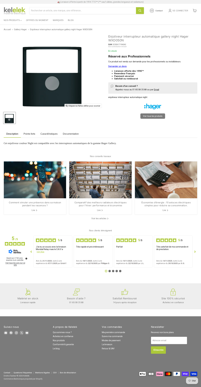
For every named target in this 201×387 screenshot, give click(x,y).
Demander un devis (117, 66)
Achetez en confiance (63, 336)
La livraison (107, 344)
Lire (34, 210)
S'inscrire (158, 349)
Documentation (71, 134)
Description (12, 134)
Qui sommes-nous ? (62, 332)
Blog (71, 20)
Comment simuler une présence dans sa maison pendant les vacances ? (35, 204)
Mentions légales (42, 373)
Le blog (56, 348)
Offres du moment (37, 20)
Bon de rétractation (68, 373)
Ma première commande (113, 332)
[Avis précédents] (31, 252)
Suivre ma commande (112, 336)
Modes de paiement (111, 340)
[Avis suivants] (195, 252)
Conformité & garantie (63, 344)
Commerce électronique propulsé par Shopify (23, 379)
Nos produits (12, 20)
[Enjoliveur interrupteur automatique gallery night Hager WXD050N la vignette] (9, 118)
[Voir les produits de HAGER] (153, 110)
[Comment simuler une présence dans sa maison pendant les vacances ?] (35, 179)
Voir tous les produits (152, 116)
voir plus (40, 252)
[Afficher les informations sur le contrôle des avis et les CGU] (26, 258)
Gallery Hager (20, 29)
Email (156, 89)
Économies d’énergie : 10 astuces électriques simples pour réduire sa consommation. (166, 204)
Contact (7, 373)
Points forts (29, 134)
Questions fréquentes (23, 373)
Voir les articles (99, 218)
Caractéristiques (49, 134)
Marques (58, 20)
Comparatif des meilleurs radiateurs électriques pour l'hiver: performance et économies (100, 204)
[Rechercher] (140, 10)
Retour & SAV (108, 348)
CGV (55, 373)
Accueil (7, 29)
